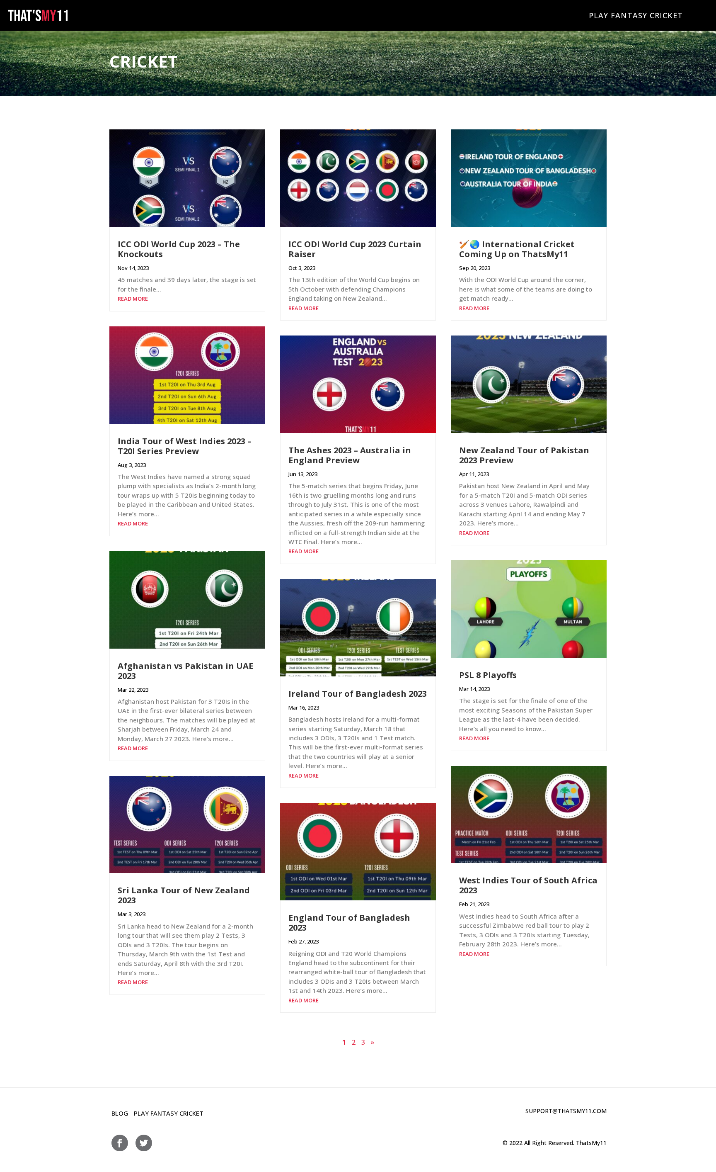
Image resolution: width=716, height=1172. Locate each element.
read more (133, 298)
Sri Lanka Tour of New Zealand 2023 (184, 895)
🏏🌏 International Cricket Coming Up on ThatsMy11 (517, 249)
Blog (119, 1113)
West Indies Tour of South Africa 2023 (528, 885)
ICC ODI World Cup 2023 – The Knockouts (179, 249)
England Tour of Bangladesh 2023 (349, 922)
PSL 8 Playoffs (488, 675)
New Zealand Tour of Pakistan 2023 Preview (524, 455)
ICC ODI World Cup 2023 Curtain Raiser (354, 249)
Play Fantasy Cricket (636, 15)
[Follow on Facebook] (119, 1143)
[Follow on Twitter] (143, 1143)
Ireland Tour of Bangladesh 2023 (357, 693)
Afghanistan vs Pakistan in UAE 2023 (185, 670)
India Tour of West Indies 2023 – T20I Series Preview (185, 446)
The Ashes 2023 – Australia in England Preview (349, 455)
